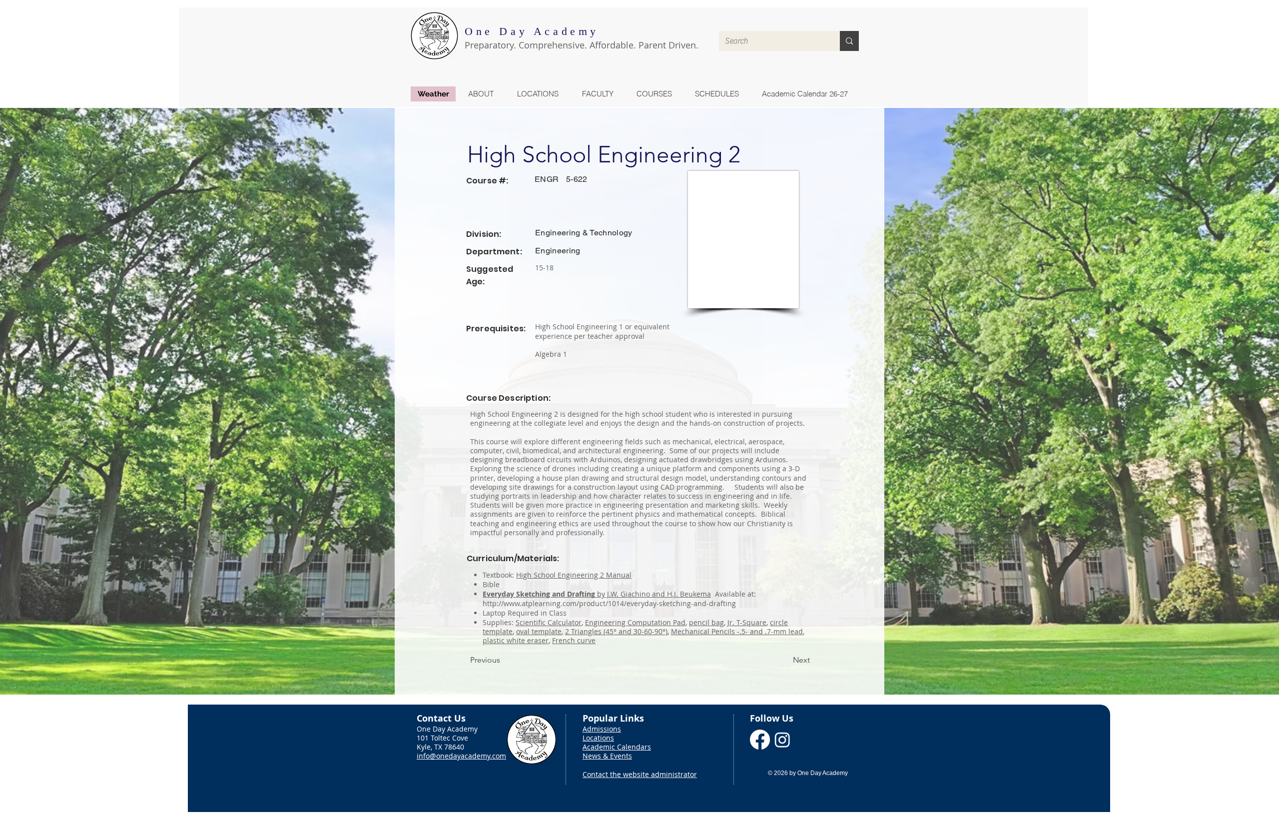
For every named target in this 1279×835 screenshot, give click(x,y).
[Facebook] (760, 740)
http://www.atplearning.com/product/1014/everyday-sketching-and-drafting (609, 603)
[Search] (849, 41)
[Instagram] (782, 740)
